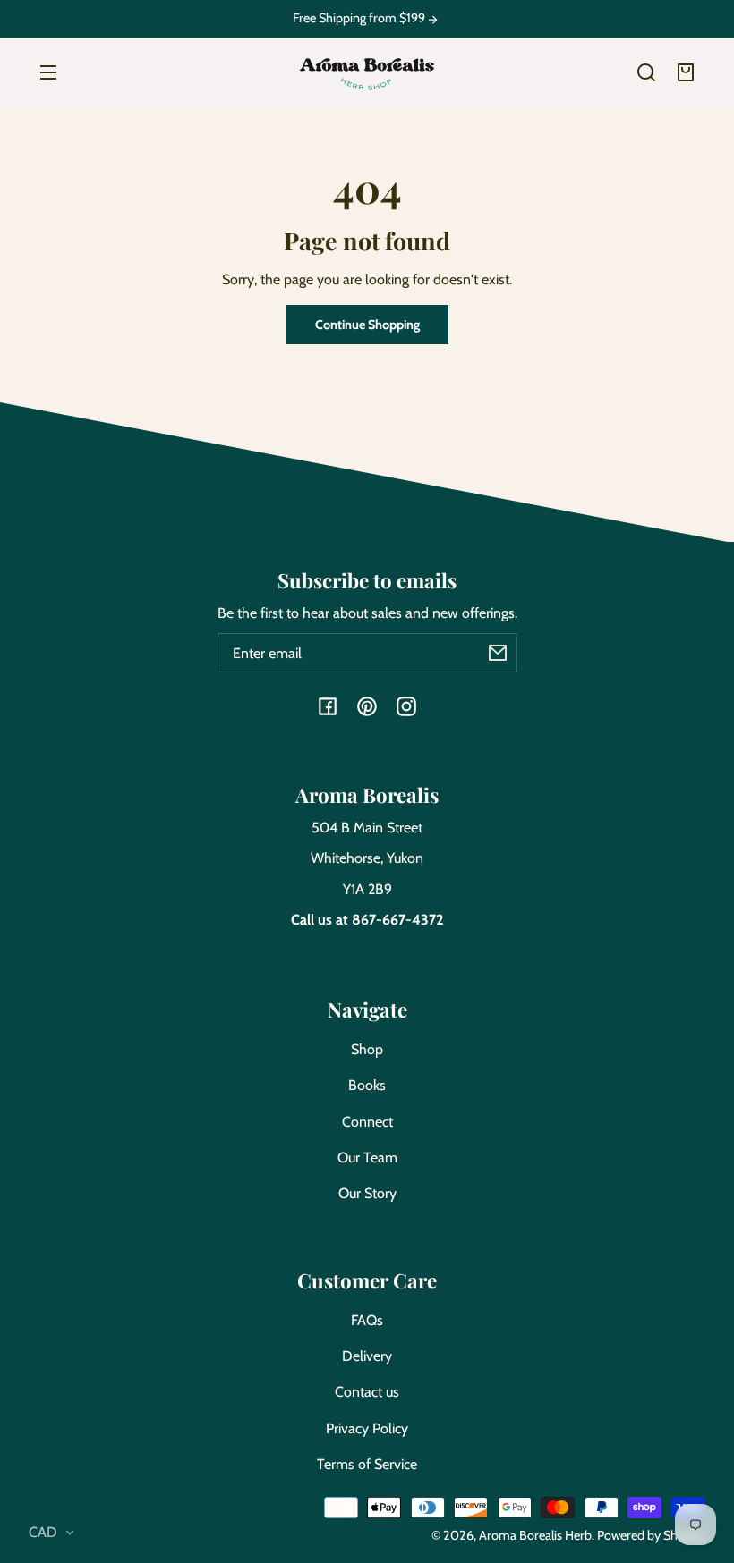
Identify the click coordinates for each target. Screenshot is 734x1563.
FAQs (367, 1320)
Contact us (367, 1391)
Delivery (367, 1356)
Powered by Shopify (651, 1535)
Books (367, 1085)
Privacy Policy (367, 1428)
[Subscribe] (497, 652)
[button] (646, 72)
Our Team (367, 1157)
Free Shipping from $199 (360, 18)
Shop (367, 1049)
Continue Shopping (367, 325)
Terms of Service (367, 1464)
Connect (367, 1121)
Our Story (367, 1193)
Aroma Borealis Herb (535, 1535)
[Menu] (48, 72)
